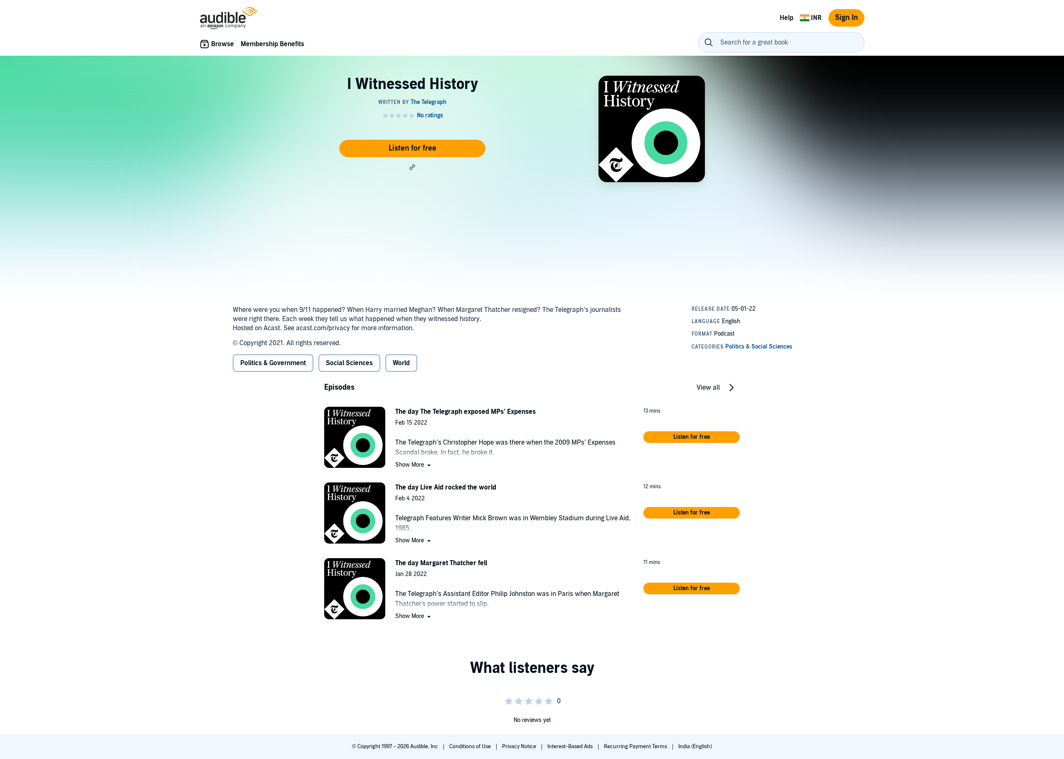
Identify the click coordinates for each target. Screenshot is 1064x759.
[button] (412, 167)
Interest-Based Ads (570, 746)
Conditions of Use (470, 746)
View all (708, 387)
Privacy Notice (519, 746)
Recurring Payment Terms (636, 746)
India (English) (695, 746)
